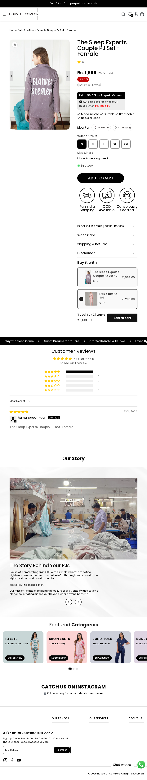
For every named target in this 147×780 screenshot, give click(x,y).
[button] (6, 14)
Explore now (15, 658)
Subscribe (62, 750)
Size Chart (85, 152)
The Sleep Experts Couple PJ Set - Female (106, 275)
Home (13, 30)
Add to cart (122, 318)
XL (115, 144)
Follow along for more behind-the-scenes (75, 693)
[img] (19, 412)
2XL (126, 144)
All (20, 30)
